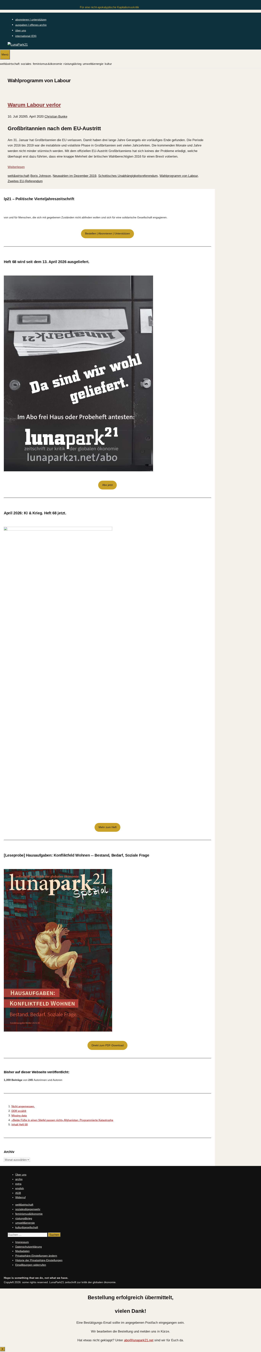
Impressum (22, 1242)
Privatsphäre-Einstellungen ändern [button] (36, 1255)
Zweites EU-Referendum (25, 181)
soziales (26, 63)
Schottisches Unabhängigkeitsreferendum (128, 176)
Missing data (19, 1115)
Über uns (20, 1174)
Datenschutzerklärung (28, 1246)
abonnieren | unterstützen (30, 19)
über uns (20, 30)
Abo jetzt (107, 484)
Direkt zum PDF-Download (108, 1045)
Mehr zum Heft (108, 827)
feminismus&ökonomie (47, 63)
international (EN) (25, 35)
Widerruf (20, 1197)
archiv (19, 1179)
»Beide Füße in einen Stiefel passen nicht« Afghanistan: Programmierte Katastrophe (62, 1120)
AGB (18, 1192)
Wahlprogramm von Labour (179, 176)
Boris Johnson (40, 176)
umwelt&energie (93, 63)
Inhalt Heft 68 (19, 1124)
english (19, 1188)
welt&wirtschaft (9, 63)
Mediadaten (22, 1251)
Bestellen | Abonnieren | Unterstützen (107, 233)
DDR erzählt (18, 1110)
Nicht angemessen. (23, 1106)
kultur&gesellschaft (26, 1227)
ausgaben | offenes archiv (31, 24)
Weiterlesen (16, 167)
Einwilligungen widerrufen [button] (30, 1264)
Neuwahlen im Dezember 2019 (74, 176)
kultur (108, 63)
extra (18, 1183)
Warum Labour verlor (34, 105)
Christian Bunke (56, 116)
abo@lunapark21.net (138, 1340)
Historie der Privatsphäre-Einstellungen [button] (38, 1260)
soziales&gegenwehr (27, 1209)
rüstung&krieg (72, 63)
